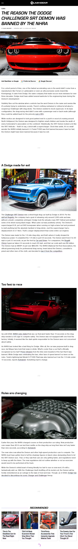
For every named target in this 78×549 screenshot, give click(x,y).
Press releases (26, 352)
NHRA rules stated (20, 334)
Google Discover (46, 81)
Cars (3, 8)
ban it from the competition (51, 251)
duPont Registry (7, 217)
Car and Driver (41, 240)
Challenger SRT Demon (14, 215)
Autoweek (22, 360)
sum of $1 (39, 114)
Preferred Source (29, 81)
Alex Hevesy (7, 28)
